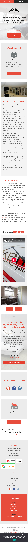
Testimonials (14, 478)
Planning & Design (14, 453)
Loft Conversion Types (14, 448)
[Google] (8, 388)
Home (14, 476)
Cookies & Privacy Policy (14, 486)
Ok (14, 539)
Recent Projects (14, 455)
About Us (14, 481)
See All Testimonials (14, 362)
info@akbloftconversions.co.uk (14, 516)
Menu (21, 1)
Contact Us (14, 35)
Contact (14, 483)
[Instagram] (20, 388)
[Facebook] (14, 388)
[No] (26, 537)
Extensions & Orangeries (14, 451)
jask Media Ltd (14, 532)
